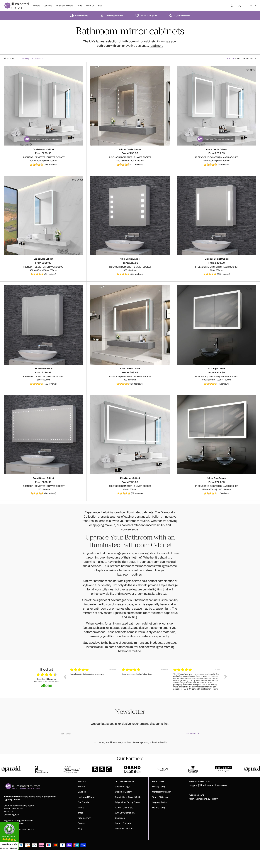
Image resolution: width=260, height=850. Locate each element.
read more (156, 45)
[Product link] (43, 106)
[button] (252, 5)
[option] (93, 679)
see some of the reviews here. (46, 681)
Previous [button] (65, 677)
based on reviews (46, 679)
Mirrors (36, 6)
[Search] (232, 5)
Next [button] (225, 677)
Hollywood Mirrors (64, 6)
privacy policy (148, 742)
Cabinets (48, 6)
